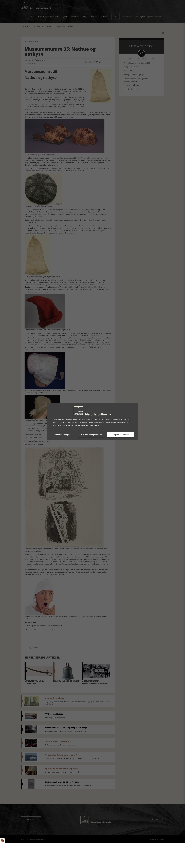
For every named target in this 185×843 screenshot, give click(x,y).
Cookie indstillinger (61, 434)
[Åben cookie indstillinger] (2, 840)
